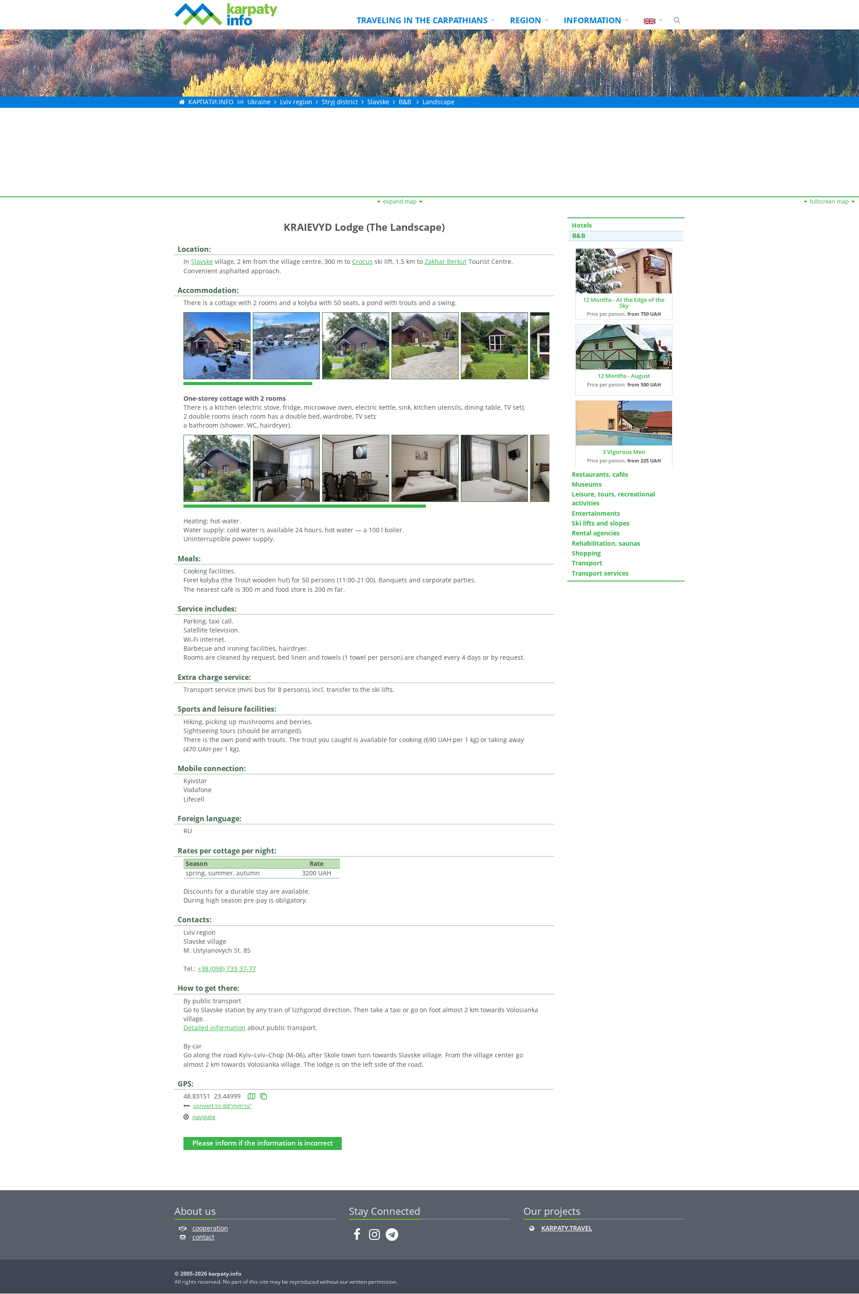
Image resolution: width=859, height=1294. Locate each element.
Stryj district (340, 102)
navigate (203, 1117)
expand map (400, 201)
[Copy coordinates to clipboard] (263, 1096)
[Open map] (251, 1096)
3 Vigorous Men (624, 452)
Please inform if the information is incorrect (262, 1143)
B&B (405, 102)
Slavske (378, 102)
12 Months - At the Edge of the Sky (623, 303)
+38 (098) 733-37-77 (227, 968)
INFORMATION (592, 20)
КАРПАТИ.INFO (211, 102)
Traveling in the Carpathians (422, 20)
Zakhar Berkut (446, 261)
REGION (525, 20)
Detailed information (214, 1027)
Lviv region (296, 102)
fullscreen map (829, 201)
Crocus (362, 261)
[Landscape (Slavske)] (218, 344)
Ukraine (259, 102)
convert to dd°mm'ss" (222, 1106)
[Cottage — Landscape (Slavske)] (218, 467)
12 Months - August (624, 376)
